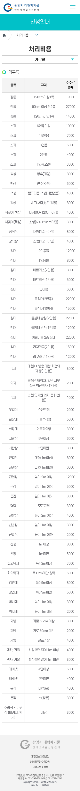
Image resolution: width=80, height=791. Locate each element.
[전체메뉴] (73, 7)
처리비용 (23, 35)
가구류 (40, 60)
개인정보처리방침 (40, 756)
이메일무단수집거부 (40, 761)
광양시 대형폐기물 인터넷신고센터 (21, 7)
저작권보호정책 (40, 767)
